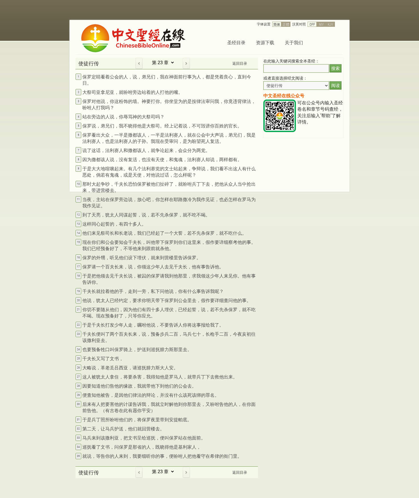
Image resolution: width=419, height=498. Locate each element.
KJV (330, 24)
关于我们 (294, 42)
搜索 (335, 68)
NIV (321, 24)
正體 (285, 24)
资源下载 (265, 42)
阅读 (335, 85)
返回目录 (239, 63)
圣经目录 (236, 42)
